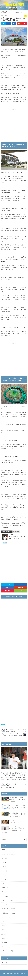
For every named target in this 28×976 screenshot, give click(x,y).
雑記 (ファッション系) (7, 951)
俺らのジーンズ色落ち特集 (8, 908)
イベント (4, 866)
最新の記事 (17, 531)
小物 (3, 917)
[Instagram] (6, 543)
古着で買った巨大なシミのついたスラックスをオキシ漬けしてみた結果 (17, 814)
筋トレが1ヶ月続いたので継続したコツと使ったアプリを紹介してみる (17, 807)
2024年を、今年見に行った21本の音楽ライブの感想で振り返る (17, 799)
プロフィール (5, 887)
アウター (4, 862)
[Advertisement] (14, 124)
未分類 (3, 929)
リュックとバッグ (6, 904)
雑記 (3, 724)
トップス (4, 883)
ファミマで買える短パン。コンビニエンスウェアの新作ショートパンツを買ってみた (13, 829)
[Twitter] (4, 543)
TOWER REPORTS (13, 973)
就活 (3, 921)
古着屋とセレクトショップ (8, 913)
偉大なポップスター (14, 821)
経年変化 (4, 934)
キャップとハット (6, 871)
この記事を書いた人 (7, 531)
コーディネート (6, 875)
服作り (3, 925)
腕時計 (3, 938)
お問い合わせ (5, 858)
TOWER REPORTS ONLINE (9, 854)
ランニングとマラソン (7, 900)
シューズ (4, 879)
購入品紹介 (4, 942)
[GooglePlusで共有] (19, 23)
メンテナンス (5, 896)
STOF (3, 850)
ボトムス (4, 892)
